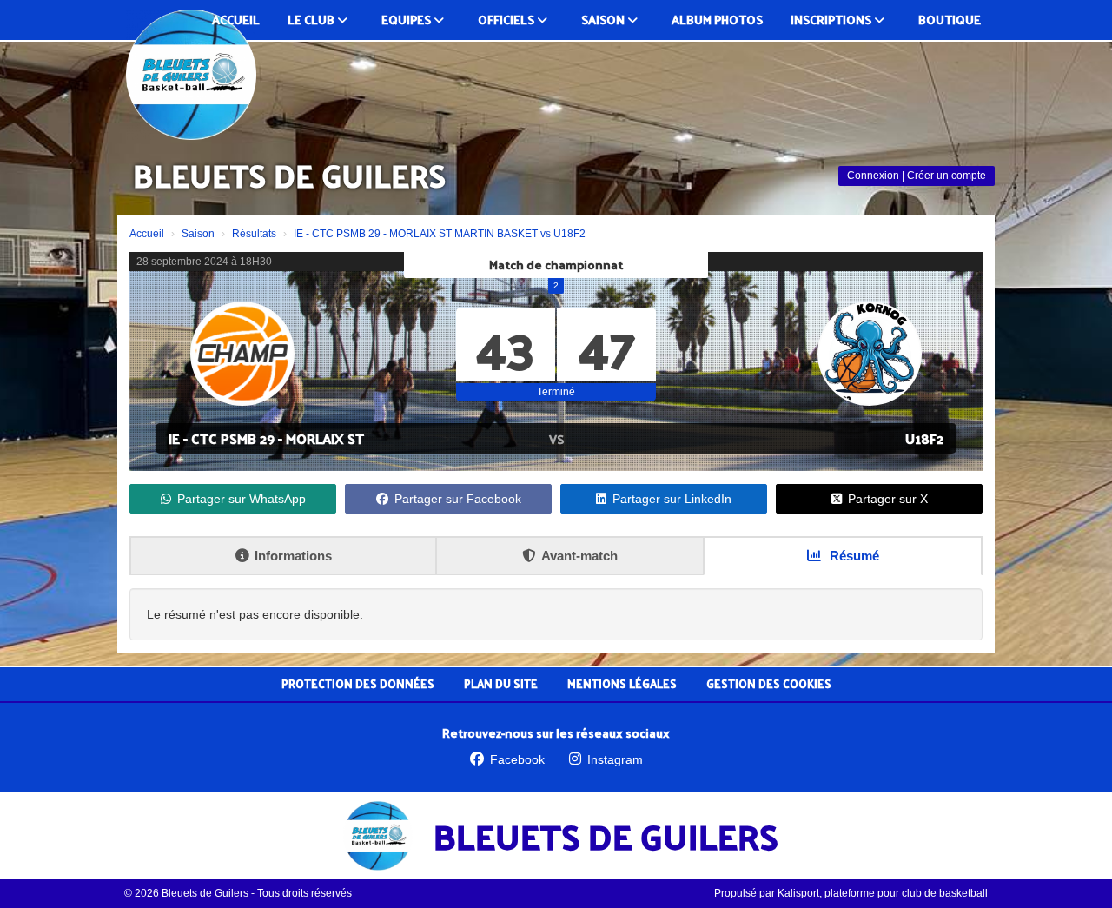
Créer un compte (946, 175)
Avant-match (579, 555)
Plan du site (501, 683)
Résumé (852, 555)
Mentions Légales (622, 683)
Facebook (517, 759)
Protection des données (357, 683)
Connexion (873, 175)
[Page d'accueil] (191, 75)
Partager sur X (888, 499)
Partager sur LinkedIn (671, 499)
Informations (293, 555)
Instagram (615, 759)
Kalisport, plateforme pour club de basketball (883, 893)
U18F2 (924, 438)
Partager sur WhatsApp (241, 499)
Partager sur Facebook (457, 499)
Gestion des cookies (768, 683)
